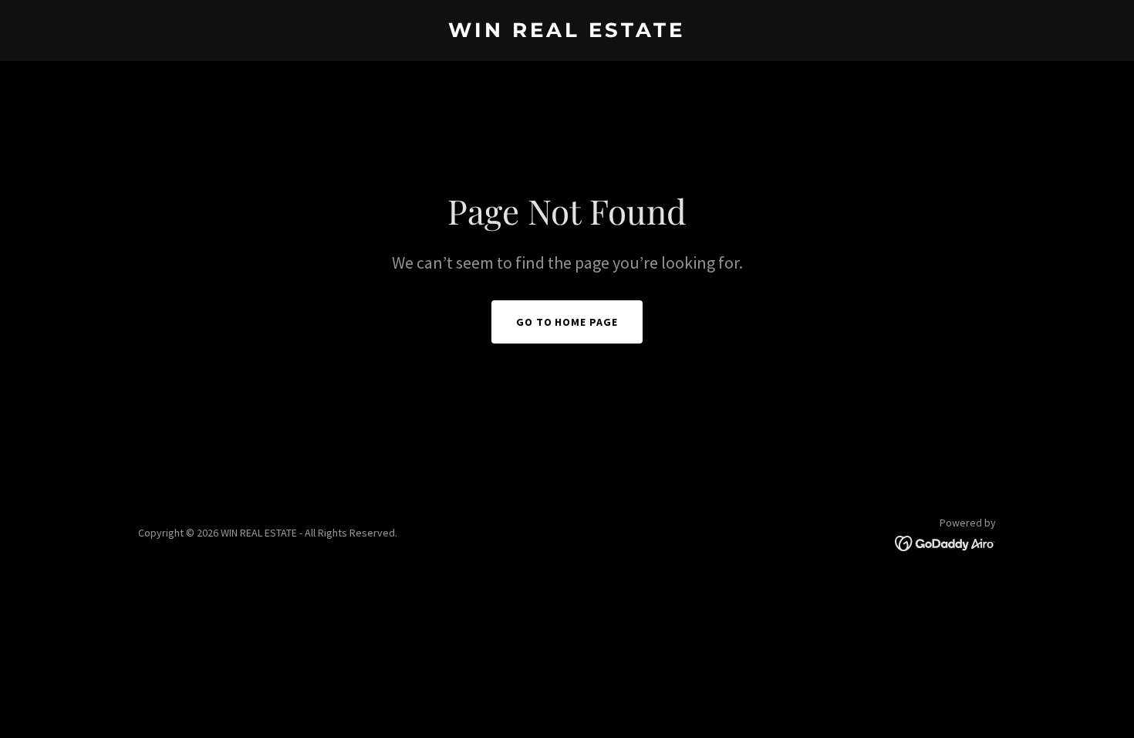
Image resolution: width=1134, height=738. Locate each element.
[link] (567, 32)
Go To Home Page (567, 322)
